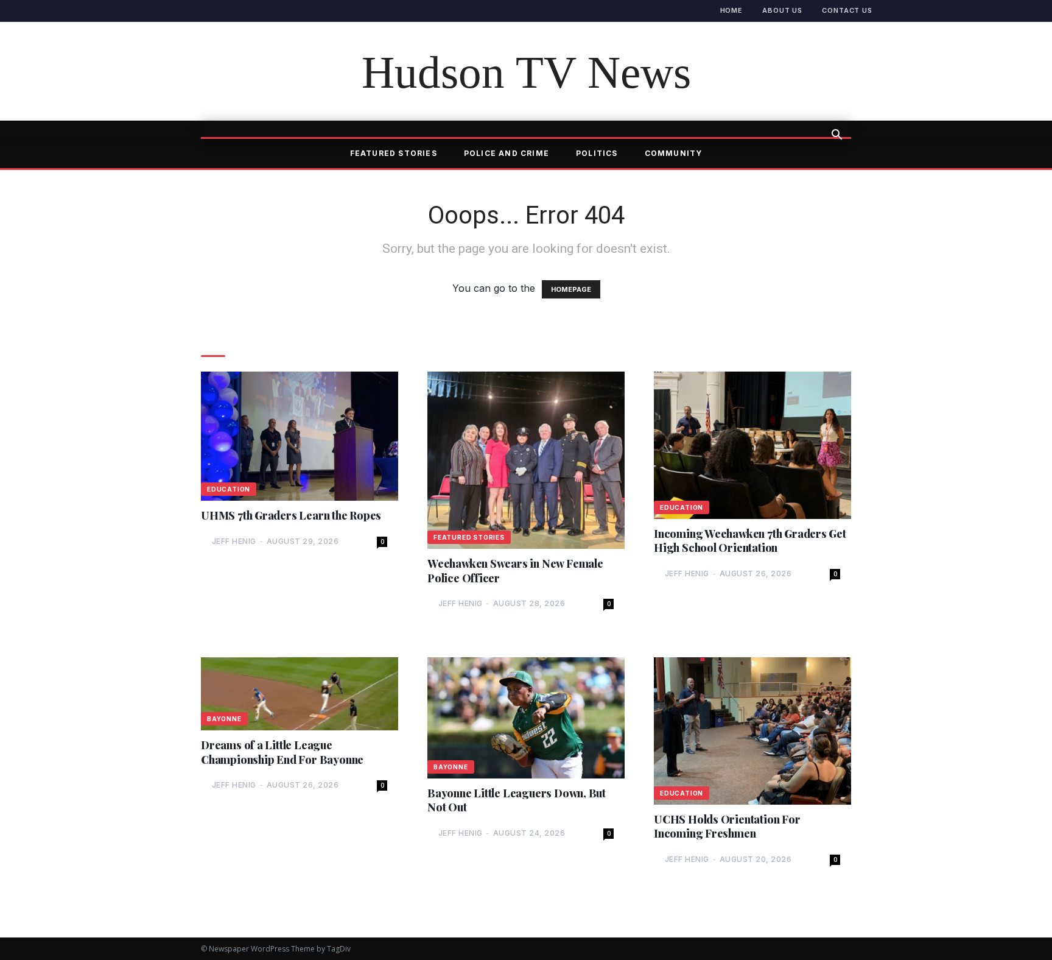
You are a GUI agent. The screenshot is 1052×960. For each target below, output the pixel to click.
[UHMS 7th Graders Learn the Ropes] (299, 436)
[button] (836, 136)
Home (731, 10)
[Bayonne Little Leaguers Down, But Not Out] (526, 717)
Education (228, 489)
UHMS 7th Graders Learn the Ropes (291, 516)
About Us (782, 10)
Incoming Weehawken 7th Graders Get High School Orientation (750, 541)
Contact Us (847, 10)
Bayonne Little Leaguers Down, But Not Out (516, 800)
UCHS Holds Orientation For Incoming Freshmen (727, 827)
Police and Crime (506, 153)
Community (674, 153)
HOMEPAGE (571, 289)
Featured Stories (393, 153)
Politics (597, 153)
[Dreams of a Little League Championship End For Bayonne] (299, 693)
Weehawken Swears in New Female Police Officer (515, 571)
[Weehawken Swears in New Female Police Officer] (526, 460)
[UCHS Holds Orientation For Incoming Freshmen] (752, 731)
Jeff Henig (234, 541)
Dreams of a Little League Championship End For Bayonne (282, 752)
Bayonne (224, 718)
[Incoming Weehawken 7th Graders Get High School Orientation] (752, 445)
